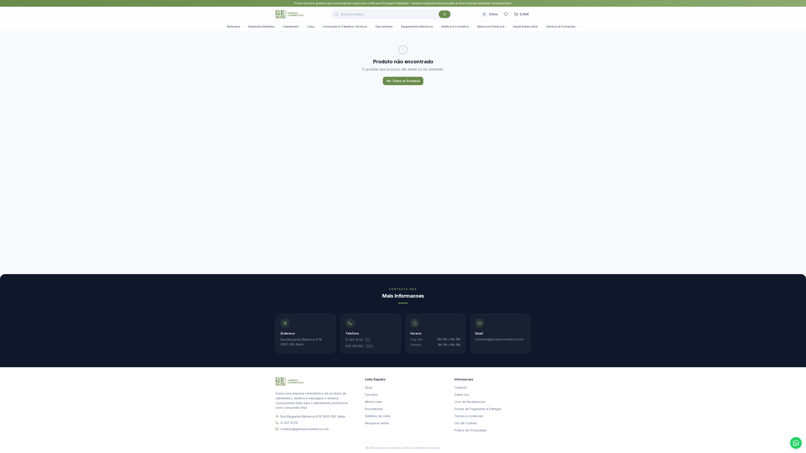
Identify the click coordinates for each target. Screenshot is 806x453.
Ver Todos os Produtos (403, 81)
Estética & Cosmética (455, 26)
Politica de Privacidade (470, 430)
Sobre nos (461, 394)
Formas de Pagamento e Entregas (477, 409)
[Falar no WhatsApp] (796, 443)
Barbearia (233, 26)
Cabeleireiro (291, 26)
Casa (310, 26)
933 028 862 (358, 346)
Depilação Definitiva (261, 26)
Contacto (460, 387)
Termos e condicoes (468, 416)
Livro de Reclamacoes (469, 402)
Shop (368, 387)
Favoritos (371, 394)
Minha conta (373, 402)
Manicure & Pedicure (491, 26)
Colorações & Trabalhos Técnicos (345, 26)
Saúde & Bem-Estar (525, 26)
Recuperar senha (377, 423)
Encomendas (374, 409)
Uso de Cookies (465, 423)
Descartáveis (384, 26)
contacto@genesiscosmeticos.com (304, 429)
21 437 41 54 (357, 339)
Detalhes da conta (377, 416)
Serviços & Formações (561, 26)
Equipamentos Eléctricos (417, 26)
